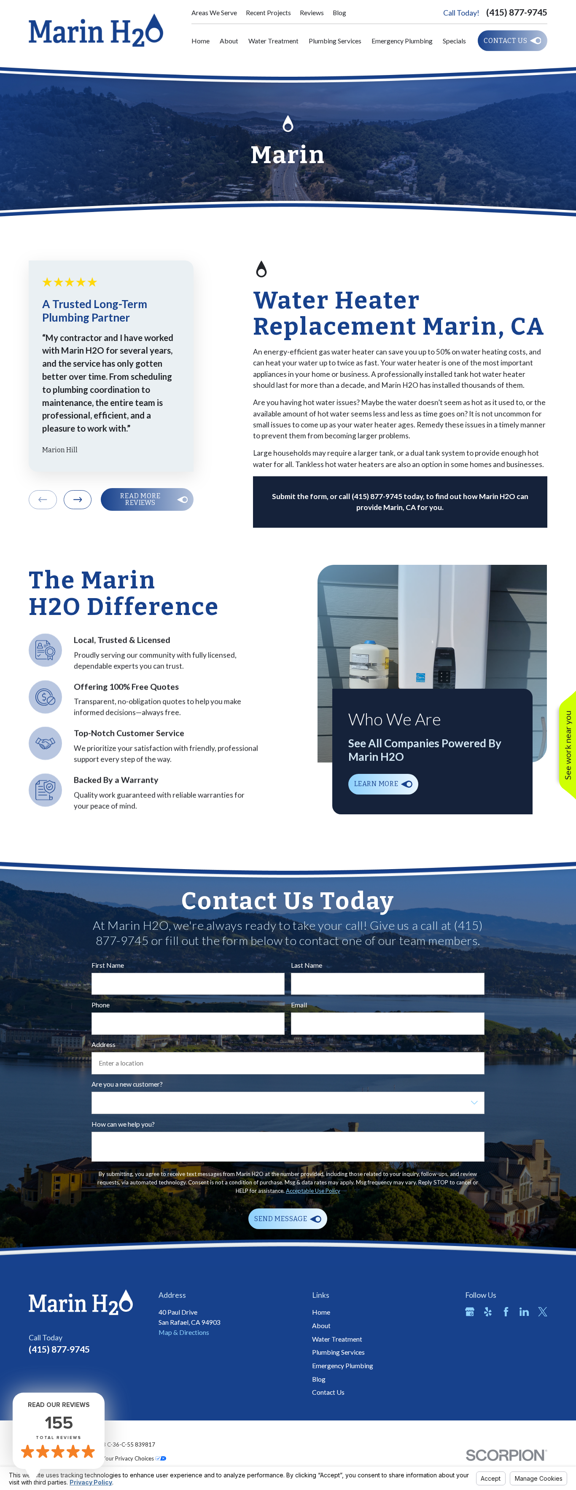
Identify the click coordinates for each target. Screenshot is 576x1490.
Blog (339, 12)
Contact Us (328, 1392)
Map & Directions (184, 1332)
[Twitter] (542, 1311)
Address (104, 1044)
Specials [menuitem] (454, 41)
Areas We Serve (214, 12)
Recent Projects (268, 12)
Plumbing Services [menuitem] (335, 41)
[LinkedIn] (524, 1311)
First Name (108, 965)
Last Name (306, 965)
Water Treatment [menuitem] (273, 41)
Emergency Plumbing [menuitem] (402, 41)
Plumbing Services (338, 1352)
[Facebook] (506, 1311)
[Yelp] (488, 1311)
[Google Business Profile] (469, 1311)
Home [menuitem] (200, 41)
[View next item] (78, 499)
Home (321, 1312)
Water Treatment (337, 1339)
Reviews (312, 12)
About (321, 1325)
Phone (101, 1005)
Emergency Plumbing (342, 1365)
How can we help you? (123, 1124)
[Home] (96, 30)
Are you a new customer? (127, 1084)
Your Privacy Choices (128, 1458)
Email (299, 1005)
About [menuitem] (229, 41)
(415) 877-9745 (516, 12)
